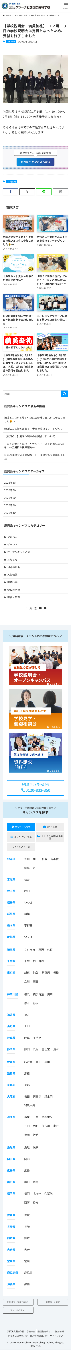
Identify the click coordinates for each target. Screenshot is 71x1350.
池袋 (35, 972)
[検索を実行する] (64, 393)
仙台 (27, 879)
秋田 (27, 891)
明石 (35, 1126)
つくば (28, 937)
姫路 (35, 1134)
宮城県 (11, 879)
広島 (27, 1170)
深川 (27, 859)
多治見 (37, 1037)
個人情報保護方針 (39, 1335)
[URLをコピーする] (60, 191)
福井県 (11, 1015)
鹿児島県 (12, 1272)
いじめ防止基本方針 (18, 1335)
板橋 (56, 972)
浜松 (35, 1049)
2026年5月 (10, 505)
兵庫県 (11, 1117)
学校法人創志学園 (15, 1331)
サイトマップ (56, 1335)
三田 (27, 1126)
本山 (38, 1062)
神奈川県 (12, 994)
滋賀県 (11, 1073)
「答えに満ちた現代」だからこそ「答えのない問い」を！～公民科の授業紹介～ (34, 445)
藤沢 (35, 1003)
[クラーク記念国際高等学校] (25, 6)
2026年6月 (10, 497)
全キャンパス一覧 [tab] (21, 846)
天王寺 (37, 1096)
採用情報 (59, 1331)
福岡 (27, 1193)
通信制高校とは (45, 1331)
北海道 (11, 859)
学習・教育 (13, 597)
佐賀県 (11, 1215)
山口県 (11, 1182)
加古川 (46, 1126)
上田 (27, 1026)
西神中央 (47, 1117)
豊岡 (27, 1134)
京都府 (11, 1085)
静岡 (27, 1049)
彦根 (27, 1073)
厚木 (27, 1003)
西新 (27, 1202)
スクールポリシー (18, 1310)
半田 (47, 1062)
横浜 (27, 994)
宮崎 (27, 1261)
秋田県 (11, 891)
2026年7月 (10, 490)
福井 (27, 1015)
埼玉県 (11, 949)
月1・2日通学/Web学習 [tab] (52, 837)
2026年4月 (10, 513)
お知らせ (11, 41)
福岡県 (11, 1193)
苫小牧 (54, 859)
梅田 (27, 1096)
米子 (35, 1147)
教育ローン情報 (53, 1302)
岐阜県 (11, 1037)
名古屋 (28, 1062)
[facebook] (26, 608)
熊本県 (11, 1238)
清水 (56, 1049)
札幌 (44, 859)
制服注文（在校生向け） (18, 1302)
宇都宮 (28, 925)
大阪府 (11, 1096)
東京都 (11, 972)
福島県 (11, 902)
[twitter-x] (31, 608)
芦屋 (27, 1117)
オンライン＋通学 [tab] (23, 837)
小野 (56, 1126)
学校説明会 (13, 590)
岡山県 (11, 1159)
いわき (28, 902)
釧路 (27, 868)
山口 (27, 1182)
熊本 (27, 1238)
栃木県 (11, 925)
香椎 (35, 1202)
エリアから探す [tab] (22, 826)
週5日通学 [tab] (52, 826)
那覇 (27, 1284)
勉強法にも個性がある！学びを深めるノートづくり (33, 428)
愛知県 (11, 1062)
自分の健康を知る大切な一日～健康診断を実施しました (34, 456)
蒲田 (35, 981)
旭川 (35, 859)
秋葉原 (46, 972)
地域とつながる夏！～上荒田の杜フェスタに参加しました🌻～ (34, 419)
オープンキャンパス (18, 552)
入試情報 (12, 574)
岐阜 (27, 1037)
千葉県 (11, 961)
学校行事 (12, 582)
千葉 (27, 961)
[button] (66, 6)
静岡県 (11, 1049)
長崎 (27, 1226)
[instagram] (35, 608)
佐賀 (27, 1215)
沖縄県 (11, 1284)
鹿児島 (28, 1272)
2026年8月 (10, 482)
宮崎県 (11, 1261)
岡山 (27, 1159)
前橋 (27, 914)
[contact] (45, 608)
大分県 (11, 1249)
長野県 (11, 1026)
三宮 (35, 1117)
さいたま (29, 949)
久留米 (48, 1193)
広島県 (11, 1170)
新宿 (27, 972)
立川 (27, 981)
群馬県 (11, 914)
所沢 (41, 949)
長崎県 (11, 1226)
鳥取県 (11, 1147)
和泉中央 (29, 1105)
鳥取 (27, 1147)
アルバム (12, 537)
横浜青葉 (38, 994)
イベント (12, 544)
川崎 (50, 994)
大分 (27, 1249)
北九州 (37, 1193)
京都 (27, 1085)
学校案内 (31, 1331)
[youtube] (40, 608)
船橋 (41, 961)
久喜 (50, 949)
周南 (35, 1182)
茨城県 (11, 937)
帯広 (35, 868)
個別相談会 (13, 567)
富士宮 (46, 1049)
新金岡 (48, 1096)
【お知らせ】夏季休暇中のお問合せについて (29, 436)
